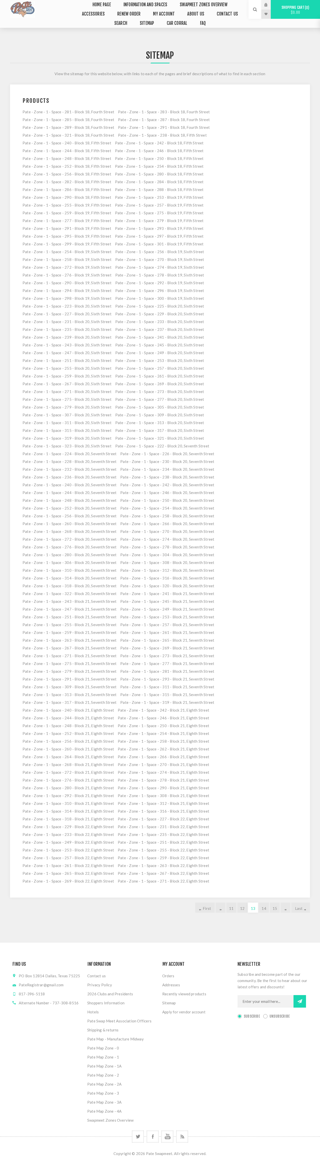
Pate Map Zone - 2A (104, 1084)
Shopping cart (295, 10)
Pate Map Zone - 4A (104, 1111)
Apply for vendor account (184, 1012)
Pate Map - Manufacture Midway (115, 1039)
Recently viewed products (184, 994)
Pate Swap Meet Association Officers (119, 1021)
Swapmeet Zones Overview (110, 1120)
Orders (168, 976)
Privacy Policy (99, 985)
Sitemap (169, 1003)
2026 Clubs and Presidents (110, 994)
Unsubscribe (280, 1016)
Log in (270, 4)
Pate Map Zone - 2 (103, 1075)
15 (274, 908)
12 (242, 908)
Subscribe (252, 1016)
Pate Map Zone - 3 (103, 1093)
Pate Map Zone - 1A (104, 1066)
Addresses (171, 985)
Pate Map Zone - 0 (103, 1048)
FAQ (203, 23)
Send (300, 1001)
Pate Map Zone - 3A (104, 1102)
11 (231, 908)
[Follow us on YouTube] (167, 1136)
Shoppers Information (105, 1003)
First (207, 908)
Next (285, 908)
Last (298, 908)
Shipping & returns (103, 1030)
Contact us (96, 976)
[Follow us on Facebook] (152, 1136)
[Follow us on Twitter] (138, 1136)
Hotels (93, 1012)
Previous (221, 908)
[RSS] (182, 1136)
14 (264, 908)
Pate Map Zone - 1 (103, 1057)
